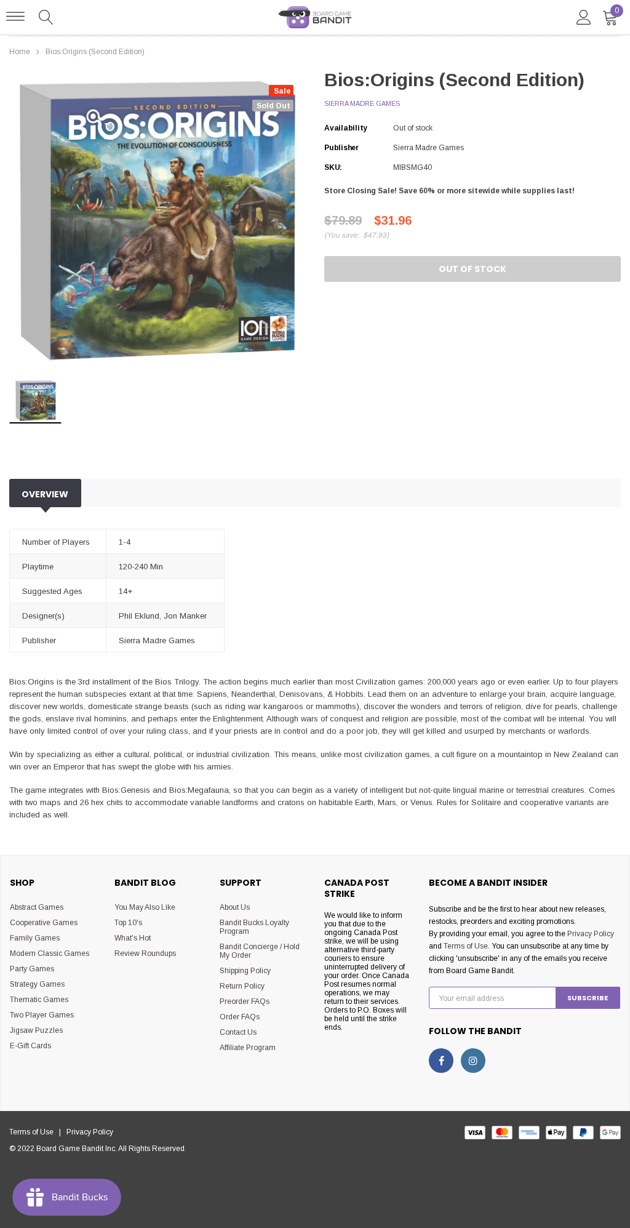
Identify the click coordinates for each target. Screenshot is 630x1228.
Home (19, 51)
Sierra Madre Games (362, 103)
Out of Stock (472, 269)
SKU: (333, 167)
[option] (157, 221)
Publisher (341, 147)
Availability (345, 128)
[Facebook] (441, 1060)
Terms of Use (466, 946)
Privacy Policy (590, 933)
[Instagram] (473, 1060)
